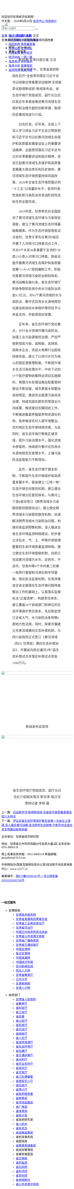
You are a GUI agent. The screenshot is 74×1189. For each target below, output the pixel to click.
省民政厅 (21, 1025)
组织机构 (14, 44)
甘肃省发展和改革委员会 (31, 919)
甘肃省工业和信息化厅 (30, 923)
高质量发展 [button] (28, 44)
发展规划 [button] (26, 65)
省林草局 (21, 1098)
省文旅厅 (21, 1072)
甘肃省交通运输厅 (27, 944)
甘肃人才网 (23, 987)
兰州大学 (21, 979)
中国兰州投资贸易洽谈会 (31, 931)
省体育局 (21, 1111)
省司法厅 (21, 1029)
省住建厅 (21, 1050)
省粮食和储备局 (26, 1145)
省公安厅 (21, 1020)
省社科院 (21, 1167)
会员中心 (39, 21)
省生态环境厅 (24, 1046)
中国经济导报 (24, 962)
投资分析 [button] (14, 65)
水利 (29, 35)
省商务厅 (21, 1068)
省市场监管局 (24, 1102)
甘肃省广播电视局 (27, 940)
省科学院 (21, 1171)
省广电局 (21, 1106)
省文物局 (21, 1158)
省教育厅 (21, 1003)
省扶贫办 (21, 1128)
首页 (4, 35)
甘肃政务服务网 (26, 914)
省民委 (20, 1016)
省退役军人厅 (24, 1081)
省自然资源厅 (24, 1042)
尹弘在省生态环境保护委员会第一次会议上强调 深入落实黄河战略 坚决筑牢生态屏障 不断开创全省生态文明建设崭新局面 (37, 825)
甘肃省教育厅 (24, 974)
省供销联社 (23, 1179)
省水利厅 (21, 1059)
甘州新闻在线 (24, 966)
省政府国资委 (24, 1093)
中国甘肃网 (23, 949)
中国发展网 (23, 957)
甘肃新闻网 (23, 983)
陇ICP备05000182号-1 (29, 876)
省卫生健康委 (24, 1076)
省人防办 (21, 1124)
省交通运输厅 (24, 1055)
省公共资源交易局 (27, 1184)
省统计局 (21, 1115)
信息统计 (51, 21)
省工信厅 (21, 1012)
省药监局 (21, 1162)
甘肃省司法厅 (24, 927)
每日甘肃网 (23, 953)
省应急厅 (21, 1085)
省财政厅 (21, 1033)
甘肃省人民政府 (26, 999)
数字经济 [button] (26, 52)
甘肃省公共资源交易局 (30, 936)
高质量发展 (16, 35)
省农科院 (21, 1175)
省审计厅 (21, 1089)
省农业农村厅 (24, 1063)
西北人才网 (23, 970)
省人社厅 (21, 1038)
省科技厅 (21, 1007)
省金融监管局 (24, 1132)
